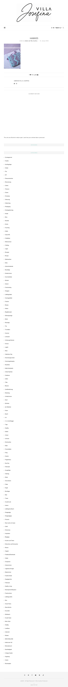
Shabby (7, 625)
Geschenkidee (8, 277)
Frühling (7, 245)
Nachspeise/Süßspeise (10, 589)
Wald (6, 445)
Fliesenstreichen (9, 178)
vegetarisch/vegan (9, 568)
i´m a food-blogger (9, 421)
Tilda (6, 382)
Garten (6, 185)
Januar (6, 435)
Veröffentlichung (9, 389)
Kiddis (6, 231)
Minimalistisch (8, 646)
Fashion (7, 301)
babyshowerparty (9, 368)
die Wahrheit (8, 407)
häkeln (6, 431)
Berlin (6, 319)
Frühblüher (7, 238)
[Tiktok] (60, 27)
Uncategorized (8, 157)
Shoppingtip (8, 512)
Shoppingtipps (8, 516)
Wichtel (7, 280)
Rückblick (7, 364)
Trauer (6, 498)
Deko (6, 262)
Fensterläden (8, 449)
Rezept (6, 255)
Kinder (6, 213)
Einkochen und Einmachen (11, 544)
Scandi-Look (8, 502)
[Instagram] (51, 27)
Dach (6, 400)
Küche (6, 224)
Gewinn (7, 456)
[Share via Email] (37, 74)
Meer (6, 350)
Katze (6, 410)
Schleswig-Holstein (9, 340)
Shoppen (7, 291)
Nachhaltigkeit (8, 649)
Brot (6, 600)
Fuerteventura (8, 593)
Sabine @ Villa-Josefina (31, 40)
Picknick (7, 519)
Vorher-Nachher (8, 371)
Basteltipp (7, 269)
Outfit (6, 526)
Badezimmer (8, 572)
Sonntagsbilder (8, 298)
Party (6, 452)
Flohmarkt (7, 466)
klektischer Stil (8, 642)
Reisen (6, 547)
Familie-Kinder (8, 575)
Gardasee (7, 375)
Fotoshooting (8, 287)
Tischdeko (7, 329)
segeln (6, 347)
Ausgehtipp (7, 470)
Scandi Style (8, 618)
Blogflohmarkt (8, 312)
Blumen (7, 385)
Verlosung (7, 199)
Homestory (7, 530)
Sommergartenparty (10, 361)
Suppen (7, 551)
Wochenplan (8, 663)
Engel (6, 487)
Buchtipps (7, 491)
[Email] (57, 27)
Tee (6, 326)
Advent (6, 284)
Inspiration (7, 533)
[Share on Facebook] (32, 74)
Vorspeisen (7, 561)
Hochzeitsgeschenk (10, 357)
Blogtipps (7, 537)
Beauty (6, 305)
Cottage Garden (9, 653)
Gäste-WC (7, 234)
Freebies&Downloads (10, 554)
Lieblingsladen (8, 294)
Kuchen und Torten (9, 540)
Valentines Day (8, 354)
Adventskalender (9, 266)
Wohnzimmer (8, 241)
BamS (6, 414)
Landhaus (7, 628)
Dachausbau (8, 442)
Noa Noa (7, 463)
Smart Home (8, 603)
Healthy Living (8, 586)
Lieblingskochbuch (9, 509)
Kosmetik (7, 610)
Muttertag (7, 393)
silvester (7, 438)
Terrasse (7, 189)
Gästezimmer (8, 565)
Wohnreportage (8, 315)
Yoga (6, 424)
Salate (6, 558)
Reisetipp (7, 322)
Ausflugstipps (8, 164)
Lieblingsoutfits (8, 596)
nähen (6, 378)
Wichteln (7, 403)
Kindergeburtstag (9, 210)
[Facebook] (55, 27)
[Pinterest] (53, 27)
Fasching (7, 227)
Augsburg (7, 656)
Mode (6, 477)
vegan (6, 248)
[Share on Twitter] (34, 75)
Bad (6, 494)
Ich (6, 417)
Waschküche (8, 607)
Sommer (7, 333)
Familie (7, 160)
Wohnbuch (7, 614)
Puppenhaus (8, 459)
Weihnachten (8, 259)
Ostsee (7, 343)
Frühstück (7, 582)
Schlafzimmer (8, 396)
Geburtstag (7, 203)
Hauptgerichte (8, 579)
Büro (6, 217)
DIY (6, 175)
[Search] (63, 27)
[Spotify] (58, 27)
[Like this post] (30, 74)
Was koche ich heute (10, 523)
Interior (6, 505)
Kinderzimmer (8, 273)
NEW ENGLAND (9, 639)
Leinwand (7, 336)
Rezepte (7, 252)
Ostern (6, 192)
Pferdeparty (8, 206)
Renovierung (8, 182)
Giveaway (7, 196)
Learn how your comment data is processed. (34, 137)
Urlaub (6, 168)
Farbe (6, 484)
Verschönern (8, 480)
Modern (7, 635)
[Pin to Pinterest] (35, 74)
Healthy (7, 428)
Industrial (7, 632)
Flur (6, 171)
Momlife (7, 220)
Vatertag (7, 473)
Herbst (6, 308)
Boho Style (7, 621)
